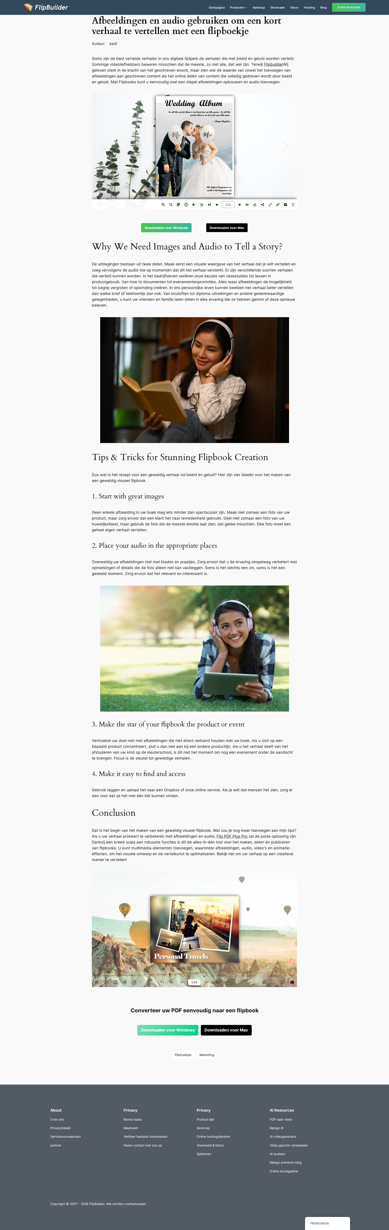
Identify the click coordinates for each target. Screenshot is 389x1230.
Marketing (206, 1055)
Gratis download (348, 7)
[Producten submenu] (246, 7)
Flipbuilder (273, 64)
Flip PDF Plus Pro (232, 836)
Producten (237, 7)
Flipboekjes (183, 1055)
